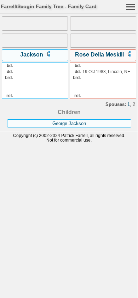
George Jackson (69, 123)
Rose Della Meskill (99, 55)
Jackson (31, 55)
